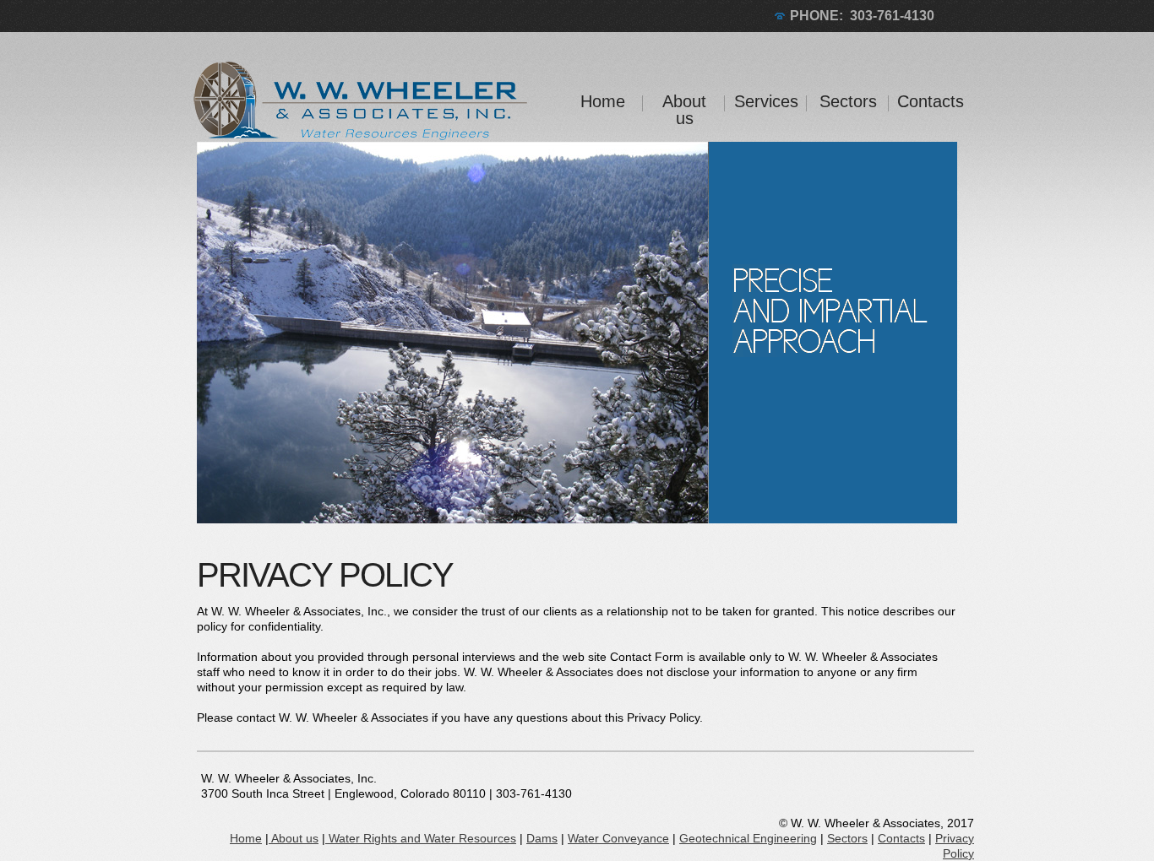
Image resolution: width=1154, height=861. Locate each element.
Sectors (848, 101)
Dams (542, 838)
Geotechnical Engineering (748, 838)
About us (684, 109)
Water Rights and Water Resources (420, 838)
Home (602, 101)
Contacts (930, 101)
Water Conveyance (618, 838)
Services (766, 101)
